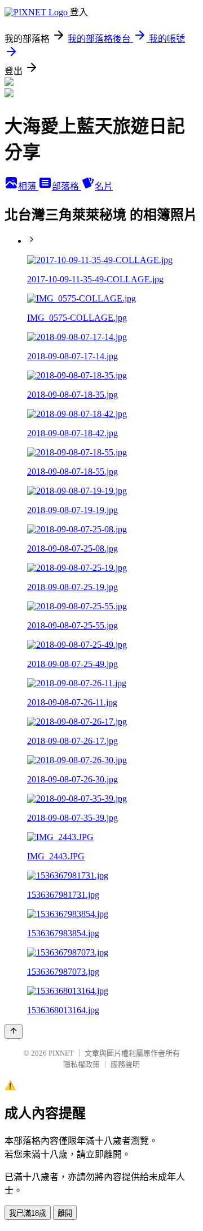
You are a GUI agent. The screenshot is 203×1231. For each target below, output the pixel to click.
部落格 (66, 186)
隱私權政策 (81, 1064)
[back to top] (14, 1032)
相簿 (28, 186)
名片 (104, 186)
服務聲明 (125, 1064)
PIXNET (61, 1053)
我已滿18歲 (27, 1213)
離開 (65, 1213)
